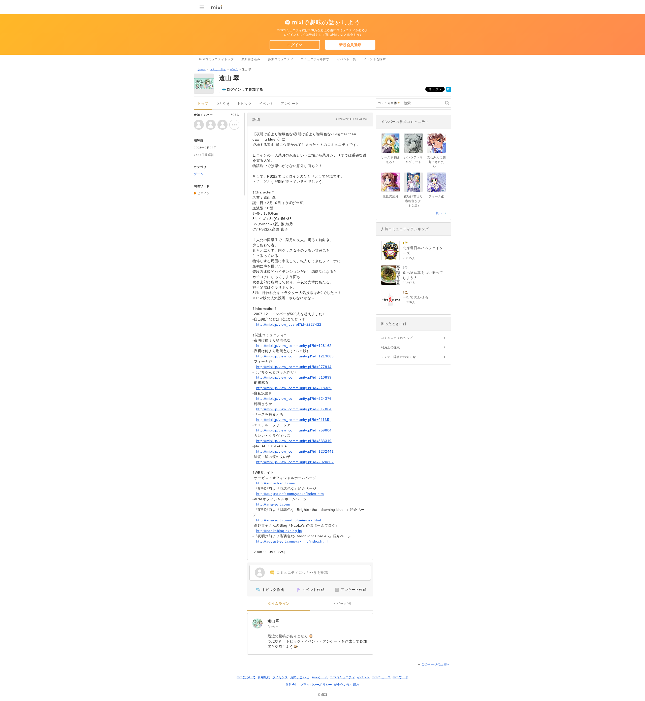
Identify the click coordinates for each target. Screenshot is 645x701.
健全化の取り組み (347, 684)
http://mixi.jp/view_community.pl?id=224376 (294, 398)
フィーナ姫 (436, 196)
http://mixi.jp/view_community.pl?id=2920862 (295, 462)
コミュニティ (218, 69)
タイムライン (279, 604)
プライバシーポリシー (316, 684)
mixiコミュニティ (342, 677)
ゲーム (234, 69)
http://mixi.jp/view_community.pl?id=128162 (294, 346)
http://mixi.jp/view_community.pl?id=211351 (293, 420)
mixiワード (400, 677)
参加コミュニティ (280, 59)
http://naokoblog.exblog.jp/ (279, 531)
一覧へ (437, 213)
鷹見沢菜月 (391, 196)
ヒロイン (203, 193)
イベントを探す (375, 59)
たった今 (273, 626)
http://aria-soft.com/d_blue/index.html (288, 520)
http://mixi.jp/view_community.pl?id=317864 (294, 409)
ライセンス (280, 677)
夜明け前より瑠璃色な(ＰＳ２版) (413, 201)
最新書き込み (251, 59)
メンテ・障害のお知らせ (398, 357)
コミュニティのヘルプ (397, 338)
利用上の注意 (390, 347)
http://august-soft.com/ (276, 483)
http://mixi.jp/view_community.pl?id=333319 (294, 441)
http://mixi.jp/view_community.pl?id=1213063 (295, 356)
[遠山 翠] (257, 623)
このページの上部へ (436, 664)
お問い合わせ (299, 677)
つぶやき (222, 104)
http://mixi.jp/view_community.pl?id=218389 (294, 388)
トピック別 (342, 604)
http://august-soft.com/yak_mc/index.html (292, 541)
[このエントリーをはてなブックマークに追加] (448, 90)
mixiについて (246, 677)
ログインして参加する (245, 89)
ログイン (294, 45)
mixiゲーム (320, 677)
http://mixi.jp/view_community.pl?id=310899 (294, 377)
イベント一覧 (346, 59)
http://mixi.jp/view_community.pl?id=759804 (294, 430)
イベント (266, 104)
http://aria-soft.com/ (273, 504)
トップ (202, 104)
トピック (244, 104)
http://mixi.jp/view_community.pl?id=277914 (294, 367)
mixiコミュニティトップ (216, 59)
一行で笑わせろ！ (417, 297)
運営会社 (291, 684)
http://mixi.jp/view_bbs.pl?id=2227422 (288, 324)
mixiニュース (381, 677)
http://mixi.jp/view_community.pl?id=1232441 (295, 451)
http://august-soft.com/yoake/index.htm (290, 494)
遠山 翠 (274, 621)
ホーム (202, 69)
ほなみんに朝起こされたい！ (436, 162)
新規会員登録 (350, 45)
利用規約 (263, 677)
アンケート (290, 104)
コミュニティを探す (315, 59)
